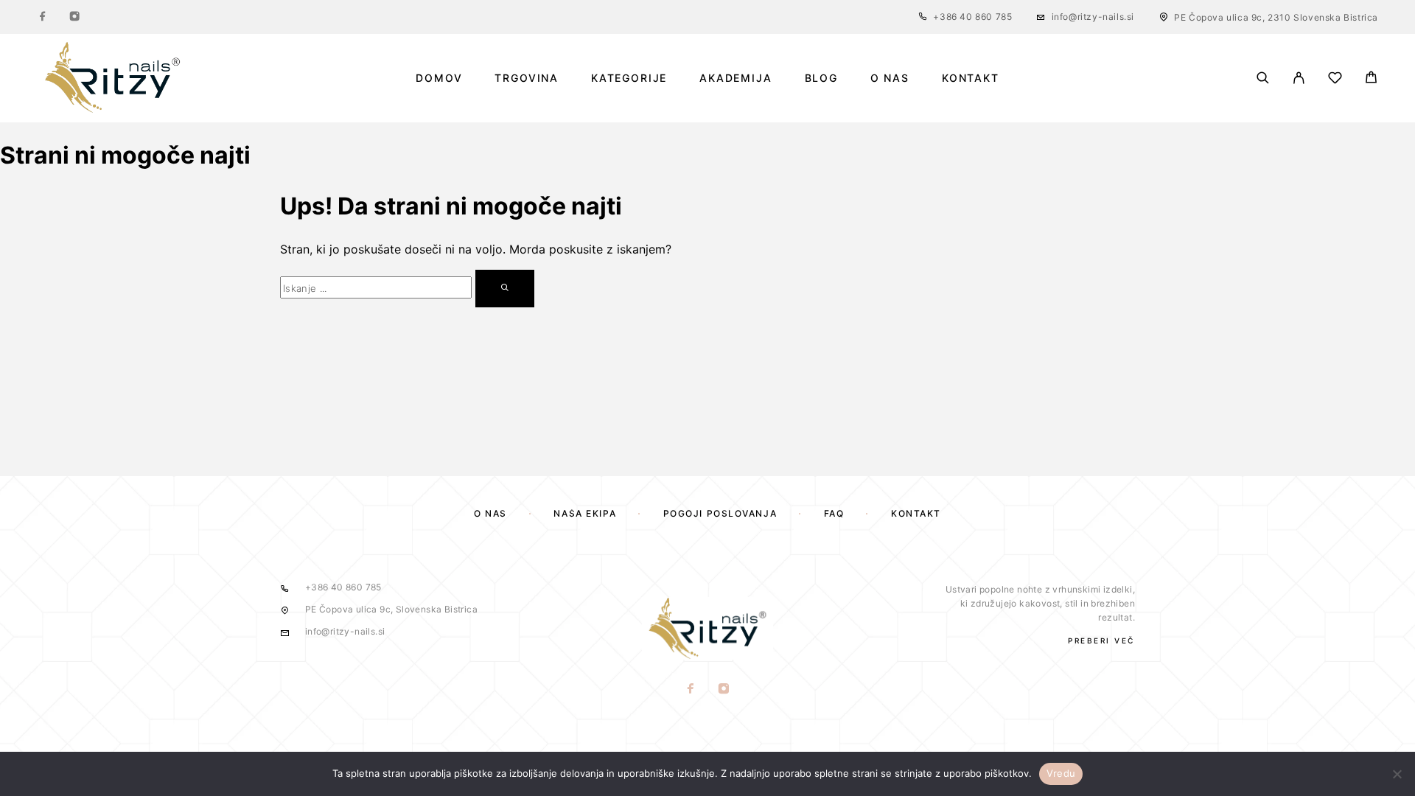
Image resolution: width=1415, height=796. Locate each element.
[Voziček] (1371, 79)
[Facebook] (43, 17)
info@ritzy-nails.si (1093, 16)
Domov (439, 78)
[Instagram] (74, 17)
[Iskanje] (1263, 78)
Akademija (735, 78)
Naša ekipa (584, 513)
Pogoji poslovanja (720, 513)
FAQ (834, 513)
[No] (1396, 774)
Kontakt (970, 78)
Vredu (1061, 773)
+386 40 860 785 (972, 16)
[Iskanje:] (376, 287)
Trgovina (527, 78)
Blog (821, 78)
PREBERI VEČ (1101, 640)
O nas (889, 78)
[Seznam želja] (1335, 80)
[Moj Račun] (1299, 78)
